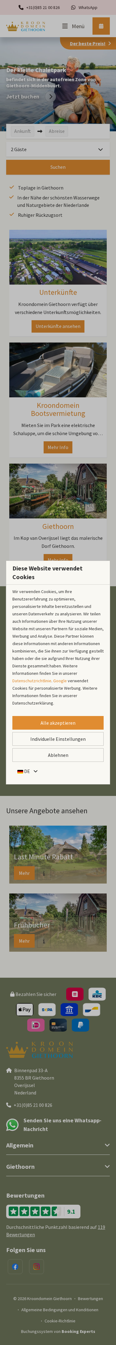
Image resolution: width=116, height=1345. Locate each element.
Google (60, 680)
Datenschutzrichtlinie (31, 680)
